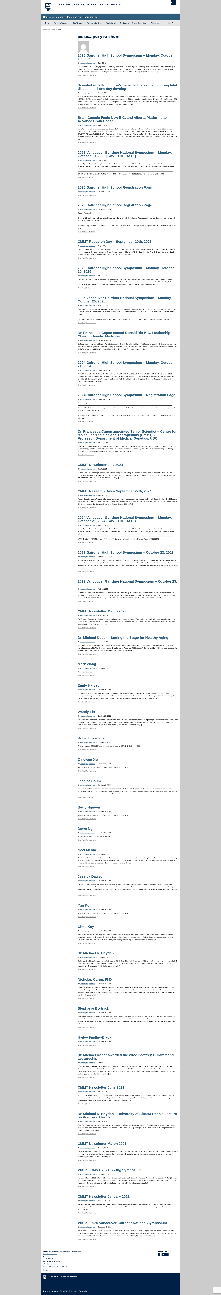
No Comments (91, 75)
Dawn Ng (85, 829)
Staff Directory (78, 23)
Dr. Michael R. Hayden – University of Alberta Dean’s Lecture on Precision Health (127, 1115)
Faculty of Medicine (50, 1254)
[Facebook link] (159, 1255)
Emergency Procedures (50, 1291)
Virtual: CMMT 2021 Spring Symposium (110, 1170)
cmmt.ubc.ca (54, 1264)
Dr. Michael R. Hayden (96, 953)
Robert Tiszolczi (91, 738)
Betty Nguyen (89, 807)
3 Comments (90, 232)
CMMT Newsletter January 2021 (104, 1196)
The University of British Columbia (48, 7)
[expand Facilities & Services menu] (103, 23)
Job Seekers (124, 23)
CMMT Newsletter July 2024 (100, 465)
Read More (81, 75)
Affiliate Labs (155, 23)
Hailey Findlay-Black (94, 1037)
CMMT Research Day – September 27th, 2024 (115, 491)
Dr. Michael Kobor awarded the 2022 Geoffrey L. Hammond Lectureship (126, 1056)
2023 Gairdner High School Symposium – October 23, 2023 (126, 552)
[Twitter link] (163, 1255)
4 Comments (90, 385)
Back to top (47, 1270)
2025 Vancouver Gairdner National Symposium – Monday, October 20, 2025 (125, 299)
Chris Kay (86, 927)
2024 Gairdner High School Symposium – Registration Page (126, 395)
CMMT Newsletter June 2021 (101, 1087)
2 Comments (90, 943)
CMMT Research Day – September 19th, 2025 (115, 241)
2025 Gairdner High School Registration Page (115, 205)
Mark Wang (87, 664)
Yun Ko (83, 905)
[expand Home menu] (51, 23)
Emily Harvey (89, 685)
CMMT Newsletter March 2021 (102, 1144)
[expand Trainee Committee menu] (148, 23)
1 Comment (90, 177)
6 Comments (90, 288)
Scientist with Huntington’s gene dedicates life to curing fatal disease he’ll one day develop (127, 87)
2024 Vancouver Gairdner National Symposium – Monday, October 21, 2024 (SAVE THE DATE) (125, 519)
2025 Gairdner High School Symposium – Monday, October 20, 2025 (126, 269)
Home (47, 23)
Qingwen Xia (88, 759)
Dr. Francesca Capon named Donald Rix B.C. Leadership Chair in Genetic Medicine (124, 334)
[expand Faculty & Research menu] (70, 23)
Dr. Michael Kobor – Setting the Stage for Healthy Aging (123, 638)
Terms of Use (64, 1291)
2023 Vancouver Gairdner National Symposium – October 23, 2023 (127, 583)
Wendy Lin (86, 712)
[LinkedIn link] (167, 1255)
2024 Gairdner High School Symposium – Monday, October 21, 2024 (126, 364)
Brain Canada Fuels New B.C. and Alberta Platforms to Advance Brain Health (122, 119)
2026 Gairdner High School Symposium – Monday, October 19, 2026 (126, 57)
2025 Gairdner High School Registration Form (115, 187)
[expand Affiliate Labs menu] (162, 23)
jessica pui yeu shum (87, 63)
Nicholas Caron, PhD (95, 979)
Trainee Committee (139, 23)
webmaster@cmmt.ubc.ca (57, 1266)
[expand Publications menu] (116, 23)
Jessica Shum (89, 781)
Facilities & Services (94, 23)
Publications (110, 23)
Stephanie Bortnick (93, 1008)
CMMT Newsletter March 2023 (102, 611)
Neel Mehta (87, 850)
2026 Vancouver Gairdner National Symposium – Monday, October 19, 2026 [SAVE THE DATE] (125, 154)
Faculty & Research (61, 23)
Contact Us (169, 23)
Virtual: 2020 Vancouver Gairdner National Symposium (122, 1223)
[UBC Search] (173, 2)
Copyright (74, 1291)
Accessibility (83, 1291)
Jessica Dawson (91, 876)
